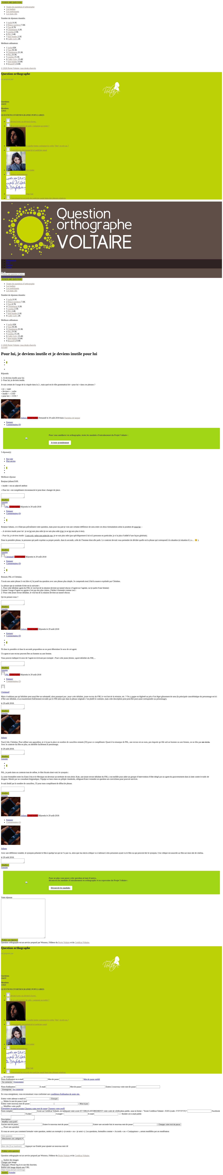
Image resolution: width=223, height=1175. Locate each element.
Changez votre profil (56, 1108)
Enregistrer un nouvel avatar (13, 1108)
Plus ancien (10, 461)
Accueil (4, 347)
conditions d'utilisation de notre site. (65, 1094)
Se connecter (18, 1089)
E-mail (43, 1087)
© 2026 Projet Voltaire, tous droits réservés (18, 68)
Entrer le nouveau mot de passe (55, 1124)
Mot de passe (53, 1079)
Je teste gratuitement (60, 443)
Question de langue (72, 418)
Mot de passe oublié (92, 1079)
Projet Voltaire (64, 942)
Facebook (216, 1111)
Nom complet (6, 1111)
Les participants (12, 11)
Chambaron (13, 29)
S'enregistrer (19, 1082)
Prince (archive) (14, 25)
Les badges (10, 9)
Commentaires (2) (13, 681)
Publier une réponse (9, 940)
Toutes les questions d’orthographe (20, 7)
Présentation (11, 260)
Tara (10, 27)
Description (5, 1119)
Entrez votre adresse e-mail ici (13, 1099)
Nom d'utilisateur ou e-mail (12, 1079)
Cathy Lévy (13, 39)
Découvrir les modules (60, 888)
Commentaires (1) (13, 822)
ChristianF (5, 692)
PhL (10, 34)
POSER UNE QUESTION (11, 2)
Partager (9, 422)
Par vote (9, 459)
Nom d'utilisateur (8, 1087)
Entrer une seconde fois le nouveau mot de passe (113, 1124)
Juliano (4, 738)
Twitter (28, 1114)
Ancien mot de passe (9, 1124)
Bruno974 (12, 64)
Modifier (5, 500)
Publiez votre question (10, 1151)
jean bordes (13, 36)
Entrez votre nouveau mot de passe (15, 1104)
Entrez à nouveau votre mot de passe (121, 1087)
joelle (10, 23)
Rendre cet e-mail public (132, 1114)
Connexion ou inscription (11, 277)
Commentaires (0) (13, 424)
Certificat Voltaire (82, 942)
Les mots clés (11, 14)
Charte (9, 267)
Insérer (4, 1173)
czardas (11, 32)
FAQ (8, 263)
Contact (9, 265)
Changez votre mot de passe (36, 1108)
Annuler (4, 502)
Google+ (59, 1114)
